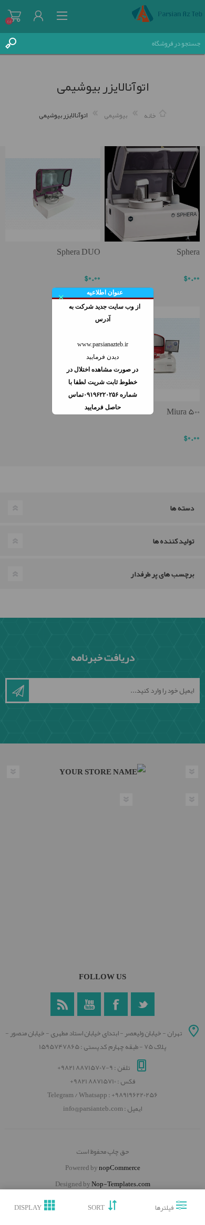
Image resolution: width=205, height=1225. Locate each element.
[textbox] (113, 43)
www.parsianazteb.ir (102, 344)
